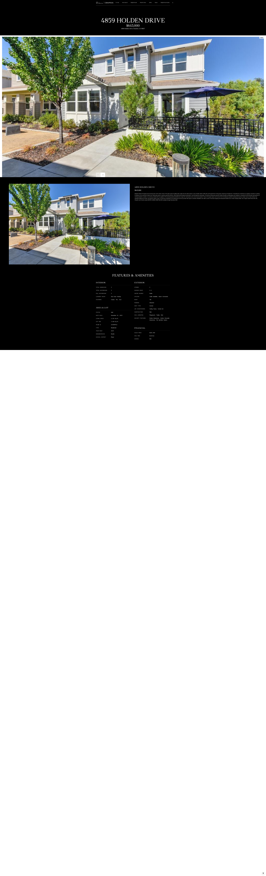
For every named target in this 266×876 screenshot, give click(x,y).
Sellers (150, 2)
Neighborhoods (134, 2)
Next (103, 175)
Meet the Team (143, 2)
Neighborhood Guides (165, 2)
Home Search (125, 2)
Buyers (156, 2)
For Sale (117, 2)
